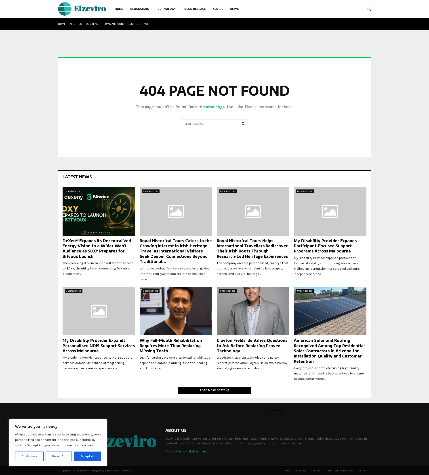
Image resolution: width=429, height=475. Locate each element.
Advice (218, 9)
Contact (142, 23)
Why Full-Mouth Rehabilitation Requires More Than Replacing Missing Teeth (171, 345)
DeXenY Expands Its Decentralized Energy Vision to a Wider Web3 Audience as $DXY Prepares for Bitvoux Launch (97, 248)
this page (276, 410)
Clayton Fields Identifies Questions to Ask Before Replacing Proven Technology (252, 345)
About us (75, 23)
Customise (29, 456)
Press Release (194, 9)
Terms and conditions (117, 23)
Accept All (87, 456)
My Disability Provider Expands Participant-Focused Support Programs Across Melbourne (325, 246)
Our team (92, 23)
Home (119, 9)
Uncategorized (73, 191)
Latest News (77, 176)
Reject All (58, 456)
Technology (166, 9)
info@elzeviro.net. (195, 451)
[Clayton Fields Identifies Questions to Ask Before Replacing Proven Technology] (253, 311)
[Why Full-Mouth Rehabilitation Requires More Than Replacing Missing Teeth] (176, 311)
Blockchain (139, 9)
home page (214, 106)
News (234, 9)
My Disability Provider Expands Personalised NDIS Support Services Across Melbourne (99, 345)
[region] (58, 442)
